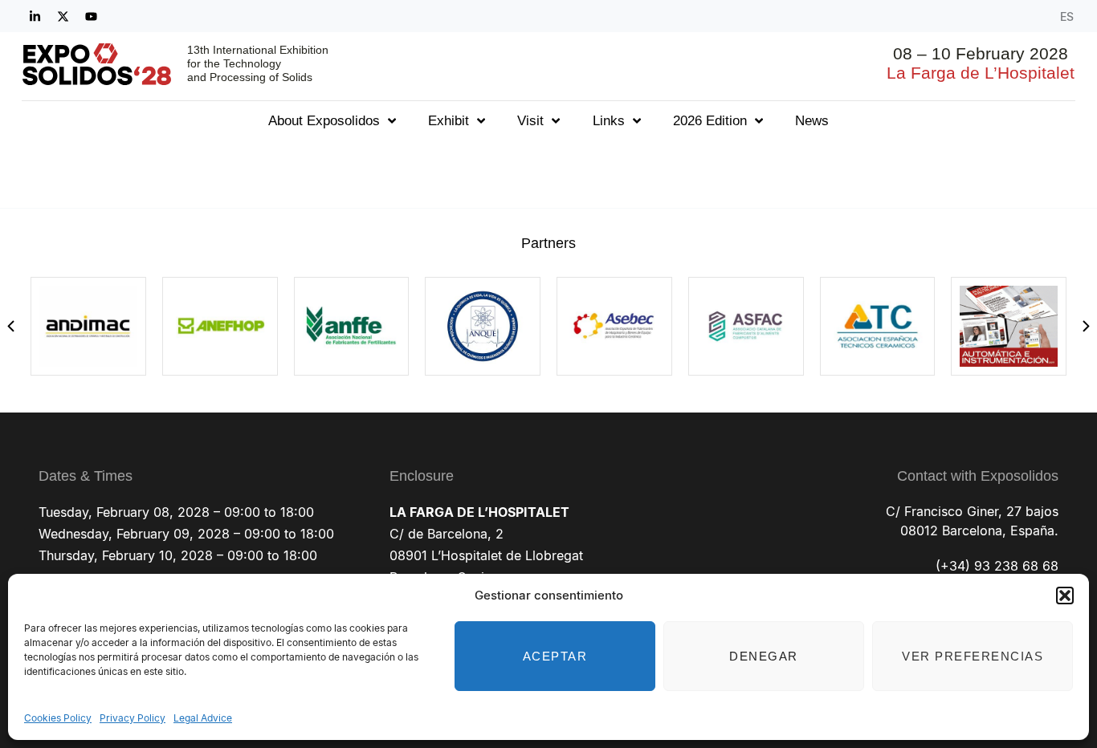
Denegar (763, 656)
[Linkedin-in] (34, 16)
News (812, 120)
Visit (530, 120)
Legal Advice (202, 718)
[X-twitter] (63, 16)
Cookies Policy (58, 718)
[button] (1065, 595)
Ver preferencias (972, 656)
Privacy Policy (132, 718)
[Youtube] (91, 16)
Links (609, 120)
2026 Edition (710, 120)
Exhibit (448, 120)
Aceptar (555, 656)
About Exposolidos (324, 120)
